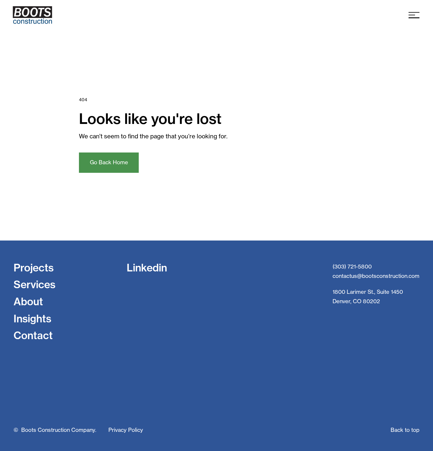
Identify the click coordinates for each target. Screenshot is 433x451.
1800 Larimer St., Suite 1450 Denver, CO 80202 (368, 296)
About (28, 301)
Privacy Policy (125, 430)
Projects (34, 267)
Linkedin (147, 267)
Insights (32, 318)
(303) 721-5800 (352, 266)
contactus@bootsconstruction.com (376, 276)
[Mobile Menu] (414, 15)
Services (34, 284)
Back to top (405, 430)
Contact (33, 335)
